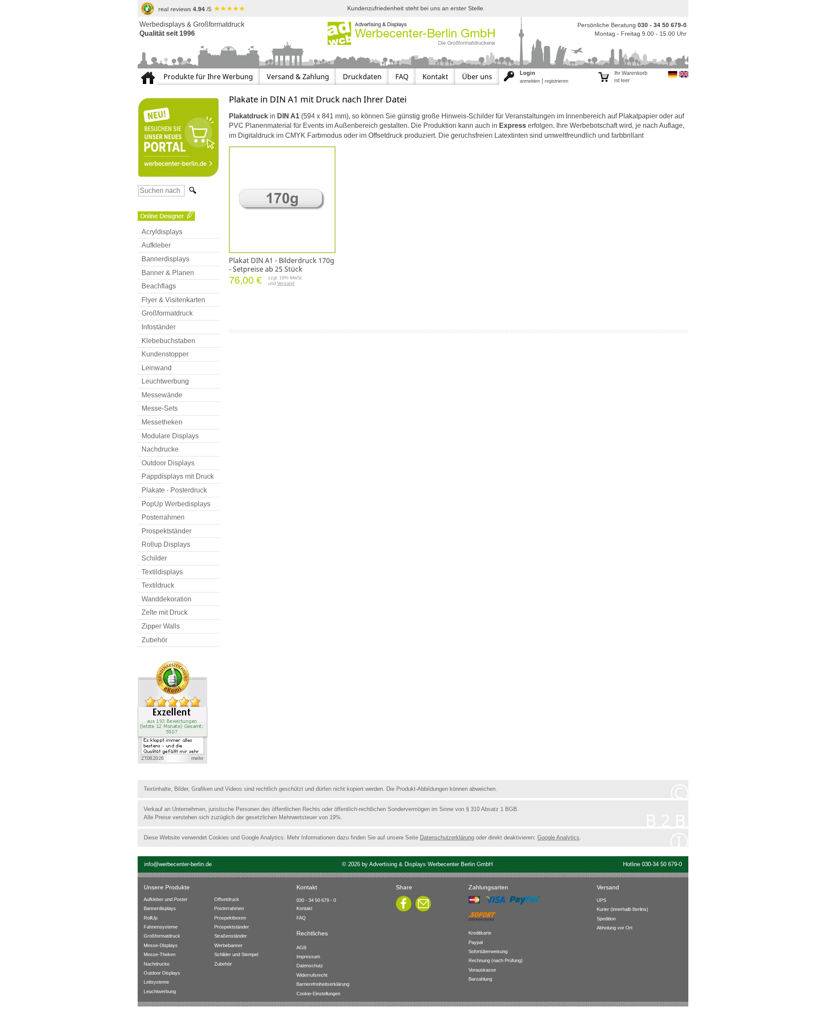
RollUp (150, 917)
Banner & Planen (168, 272)
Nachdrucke (160, 449)
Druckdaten (362, 76)
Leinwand (157, 368)
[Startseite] (147, 72)
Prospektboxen (230, 917)
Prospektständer (166, 531)
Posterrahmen (163, 517)
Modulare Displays (170, 436)
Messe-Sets (160, 408)
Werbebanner (228, 945)
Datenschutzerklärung (447, 837)
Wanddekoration (166, 599)
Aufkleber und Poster (166, 899)
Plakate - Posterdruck (174, 490)
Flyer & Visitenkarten (173, 299)
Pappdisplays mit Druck (178, 476)
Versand (285, 283)
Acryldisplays (162, 231)
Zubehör (154, 640)
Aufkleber (156, 245)
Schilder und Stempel (236, 954)
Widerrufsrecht (311, 975)
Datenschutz (309, 965)
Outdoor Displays (168, 463)
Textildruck (158, 585)
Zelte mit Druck (165, 612)
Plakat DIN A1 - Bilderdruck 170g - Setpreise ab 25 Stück (281, 264)
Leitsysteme (156, 982)
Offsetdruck (226, 899)
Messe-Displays (161, 945)
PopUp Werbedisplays (176, 504)
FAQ (402, 76)
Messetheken (162, 422)
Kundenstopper (165, 354)
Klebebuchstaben (168, 340)
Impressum (308, 956)
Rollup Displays (166, 544)
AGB (301, 947)
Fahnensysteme (161, 926)
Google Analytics (558, 837)
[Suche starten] (192, 190)
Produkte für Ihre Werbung (208, 76)
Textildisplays (162, 572)
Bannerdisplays (165, 259)
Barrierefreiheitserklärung (322, 984)
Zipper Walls (161, 626)
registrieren (556, 81)
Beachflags (159, 286)
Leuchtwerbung (165, 381)
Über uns (477, 76)
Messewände (162, 395)
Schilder (154, 558)
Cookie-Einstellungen (318, 993)
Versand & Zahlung (298, 76)
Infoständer (159, 327)
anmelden (530, 81)
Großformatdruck (167, 313)
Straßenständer (230, 935)
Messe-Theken (160, 954)
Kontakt (435, 76)
